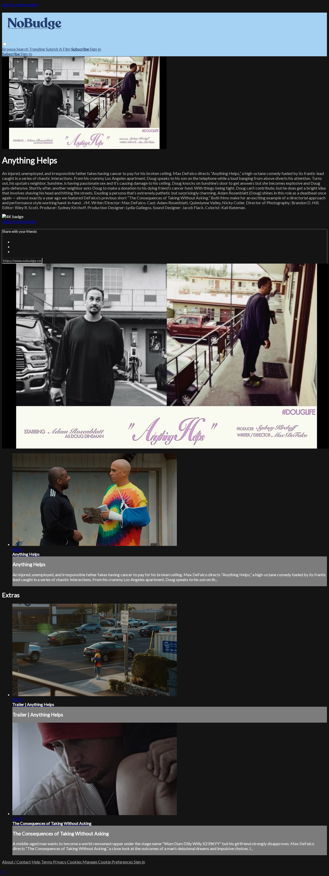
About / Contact (16, 861)
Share (31, 221)
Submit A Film (58, 48)
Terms (47, 861)
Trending (37, 48)
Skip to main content (20, 4)
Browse (9, 48)
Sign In (26, 53)
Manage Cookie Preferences (108, 861)
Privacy (60, 861)
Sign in (95, 48)
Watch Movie (14, 221)
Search (22, 48)
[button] (4, 44)
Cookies (75, 861)
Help (36, 861)
